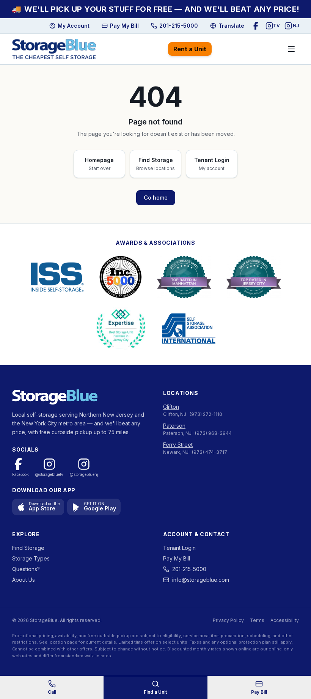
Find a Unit (155, 692)
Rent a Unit (189, 49)
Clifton (171, 406)
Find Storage (28, 548)
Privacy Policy (228, 620)
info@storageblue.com (200, 579)
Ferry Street (178, 444)
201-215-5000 (189, 569)
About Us (23, 579)
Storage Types (31, 558)
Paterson (174, 425)
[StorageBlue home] (54, 49)
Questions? (26, 569)
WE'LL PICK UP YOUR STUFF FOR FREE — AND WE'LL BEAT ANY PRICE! (156, 9)
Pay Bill (259, 692)
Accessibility (284, 620)
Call (52, 692)
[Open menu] (291, 49)
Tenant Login (179, 548)
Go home (156, 197)
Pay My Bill (176, 558)
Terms (257, 620)
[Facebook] (257, 26)
